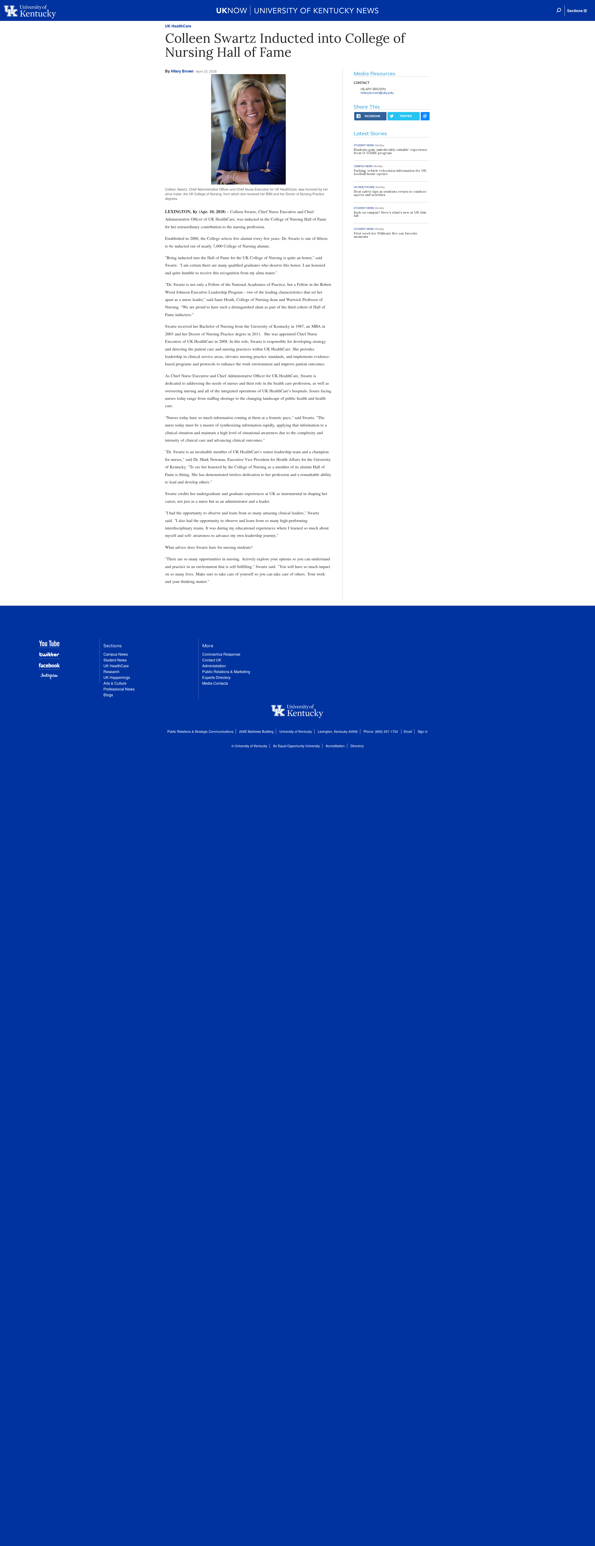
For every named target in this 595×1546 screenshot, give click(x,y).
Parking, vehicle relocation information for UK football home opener (390, 172)
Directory (357, 745)
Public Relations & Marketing (226, 671)
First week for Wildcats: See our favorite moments (385, 235)
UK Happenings (116, 677)
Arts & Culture (114, 683)
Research (111, 671)
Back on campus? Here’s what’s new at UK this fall (390, 214)
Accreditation (335, 745)
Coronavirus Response (221, 654)
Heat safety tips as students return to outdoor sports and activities (390, 193)
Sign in (423, 731)
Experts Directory (216, 677)
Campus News (115, 654)
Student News (115, 660)
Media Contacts (215, 683)
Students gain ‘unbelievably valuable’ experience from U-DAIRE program (390, 151)
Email (408, 731)
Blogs (108, 694)
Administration (214, 665)
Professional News (119, 689)
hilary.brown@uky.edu (377, 93)
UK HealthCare (178, 26)
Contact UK (211, 660)
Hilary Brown (182, 71)
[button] (577, 10)
